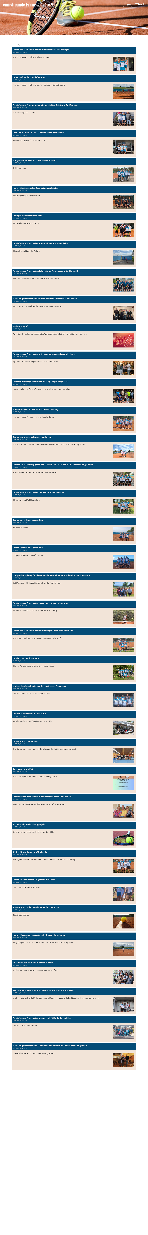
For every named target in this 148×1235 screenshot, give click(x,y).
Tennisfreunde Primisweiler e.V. (27, 4)
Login (127, 4)
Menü (141, 4)
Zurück (16, 44)
